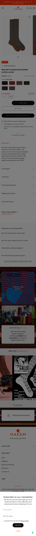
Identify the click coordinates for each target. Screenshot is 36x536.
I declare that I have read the (16, 521)
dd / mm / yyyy (7, 516)
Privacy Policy (25, 521)
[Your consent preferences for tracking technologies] (32, 532)
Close (18, 531)
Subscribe (18, 525)
